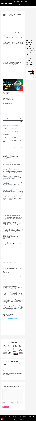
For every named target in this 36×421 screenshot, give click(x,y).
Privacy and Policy (12, 416)
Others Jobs (28, 58)
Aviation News (29, 48)
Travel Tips (28, 62)
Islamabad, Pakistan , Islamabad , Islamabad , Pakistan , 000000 (6, 272)
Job (25, 1)
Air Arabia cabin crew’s (16, 102)
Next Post (23, 336)
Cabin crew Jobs (29, 50)
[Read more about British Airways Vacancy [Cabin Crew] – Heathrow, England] (21, 352)
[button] (34, 3)
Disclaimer (17, 416)
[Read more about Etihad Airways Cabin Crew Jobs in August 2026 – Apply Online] (15, 353)
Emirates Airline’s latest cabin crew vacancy (12, 148)
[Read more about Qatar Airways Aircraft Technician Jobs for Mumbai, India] (10, 353)
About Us (4, 416)
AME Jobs (28, 42)
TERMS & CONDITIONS (23, 416)
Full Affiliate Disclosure (31, 416)
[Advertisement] (13, 25)
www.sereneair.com (16, 222)
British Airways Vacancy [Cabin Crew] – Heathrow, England (21, 348)
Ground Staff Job (29, 52)
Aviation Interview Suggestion (18, 4)
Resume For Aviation (20, 1)
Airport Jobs (28, 40)
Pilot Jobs (28, 60)
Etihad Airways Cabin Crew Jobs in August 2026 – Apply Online (15, 348)
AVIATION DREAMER (6, 3)
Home (14, 1)
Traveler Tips (29, 64)
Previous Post (3, 336)
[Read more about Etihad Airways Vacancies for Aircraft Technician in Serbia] (5, 352)
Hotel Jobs (28, 54)
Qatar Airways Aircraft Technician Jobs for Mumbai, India (10, 348)
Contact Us (18, 417)
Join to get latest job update (12, 318)
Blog (7, 416)
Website (21, 276)
